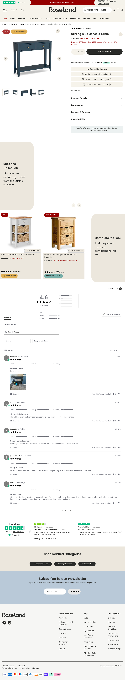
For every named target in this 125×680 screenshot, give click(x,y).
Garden (86, 18)
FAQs (86, 618)
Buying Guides (65, 629)
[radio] (65, 295)
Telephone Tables (41, 564)
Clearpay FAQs (114, 649)
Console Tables (38, 24)
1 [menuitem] (59, 510)
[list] (65, 382)
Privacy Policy (114, 640)
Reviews (62, 638)
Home (5, 24)
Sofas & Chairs (35, 18)
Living (12, 18)
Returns (111, 622)
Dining (47, 18)
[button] (15, 394)
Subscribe (74, 591)
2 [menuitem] (62, 510)
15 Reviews (87, 28)
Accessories (75, 18)
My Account (89, 631)
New (94, 18)
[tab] (111, 314)
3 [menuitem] (65, 510)
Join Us (62, 649)
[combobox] (17, 341)
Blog (22, 10)
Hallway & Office (60, 18)
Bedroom (22, 18)
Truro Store (88, 642)
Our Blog (62, 633)
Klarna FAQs (113, 645)
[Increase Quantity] (82, 51)
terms (89, 130)
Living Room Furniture (20, 24)
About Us (14, 10)
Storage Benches (65, 564)
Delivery (111, 618)
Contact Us (88, 627)
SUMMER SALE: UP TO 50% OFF (62, 3)
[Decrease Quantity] (74, 51)
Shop (5, 10)
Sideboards (87, 564)
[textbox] (120, 351)
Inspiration (104, 18)
